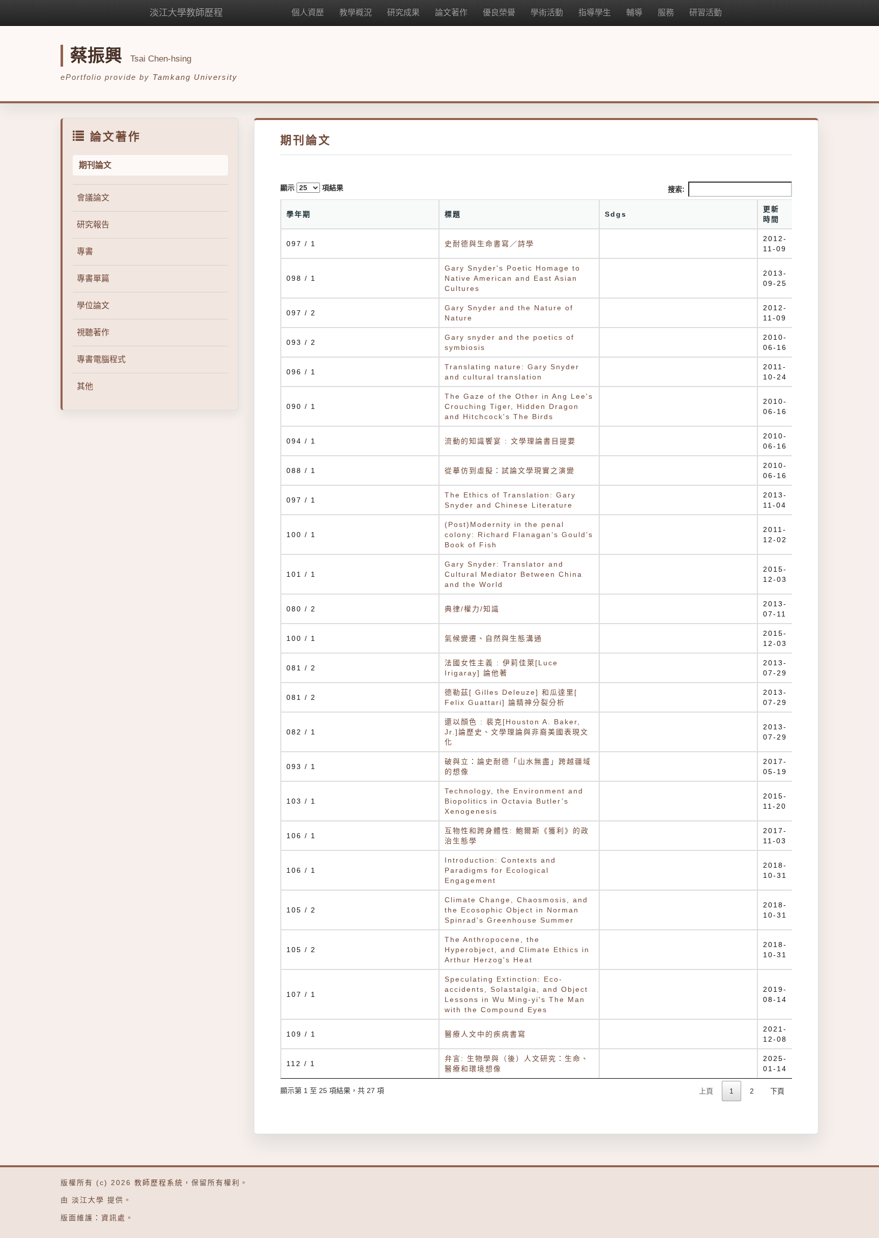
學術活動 (547, 12)
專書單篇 (93, 278)
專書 (85, 251)
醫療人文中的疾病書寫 (485, 1034)
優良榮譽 (499, 12)
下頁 (777, 1091)
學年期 (298, 214)
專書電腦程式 (101, 359)
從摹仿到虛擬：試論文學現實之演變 (510, 470)
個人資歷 (307, 12)
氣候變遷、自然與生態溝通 (493, 638)
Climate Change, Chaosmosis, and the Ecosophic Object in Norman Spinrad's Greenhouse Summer (516, 910)
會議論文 (93, 197)
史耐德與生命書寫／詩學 (489, 244)
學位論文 (93, 305)
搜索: (676, 189)
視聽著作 (93, 332)
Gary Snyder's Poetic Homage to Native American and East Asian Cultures (512, 278)
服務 (666, 12)
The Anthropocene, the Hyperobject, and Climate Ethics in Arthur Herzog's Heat (517, 949)
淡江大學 (88, 1200)
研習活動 (705, 12)
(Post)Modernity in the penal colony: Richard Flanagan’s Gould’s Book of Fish (519, 534)
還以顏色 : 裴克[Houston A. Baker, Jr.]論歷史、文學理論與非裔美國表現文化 (517, 732)
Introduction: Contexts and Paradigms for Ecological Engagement (500, 870)
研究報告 (93, 224)
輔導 (634, 12)
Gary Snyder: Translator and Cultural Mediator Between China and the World (513, 574)
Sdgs (616, 214)
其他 (85, 386)
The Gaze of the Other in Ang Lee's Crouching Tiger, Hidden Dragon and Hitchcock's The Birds (519, 406)
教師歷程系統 (158, 1182)
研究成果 (403, 12)
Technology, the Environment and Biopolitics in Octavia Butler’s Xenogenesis (514, 801)
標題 (453, 214)
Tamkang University (195, 77)
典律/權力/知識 (472, 609)
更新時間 (771, 214)
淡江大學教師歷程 (186, 13)
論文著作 (451, 12)
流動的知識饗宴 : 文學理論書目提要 (510, 441)
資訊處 (113, 1218)
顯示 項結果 (311, 188)
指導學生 (594, 12)
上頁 (706, 1091)
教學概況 (355, 12)
